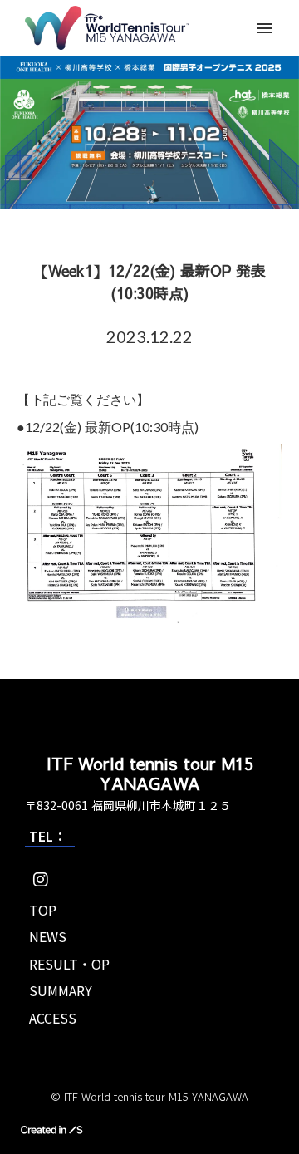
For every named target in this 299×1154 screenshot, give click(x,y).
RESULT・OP (69, 964)
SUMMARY (60, 990)
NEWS (47, 936)
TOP (42, 910)
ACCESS (52, 1018)
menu (264, 28)
